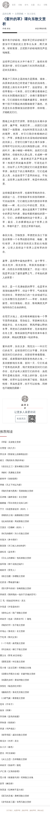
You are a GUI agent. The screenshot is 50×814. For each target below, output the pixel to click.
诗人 (39, 5)
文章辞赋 (19, 14)
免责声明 (17, 810)
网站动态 (41, 810)
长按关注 (21, 418)
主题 (33, 5)
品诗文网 (6, 14)
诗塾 (45, 5)
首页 (14, 5)
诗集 (20, 5)
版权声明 (33, 810)
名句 (26, 5)
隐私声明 (25, 810)
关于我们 (9, 810)
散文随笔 (31, 14)
